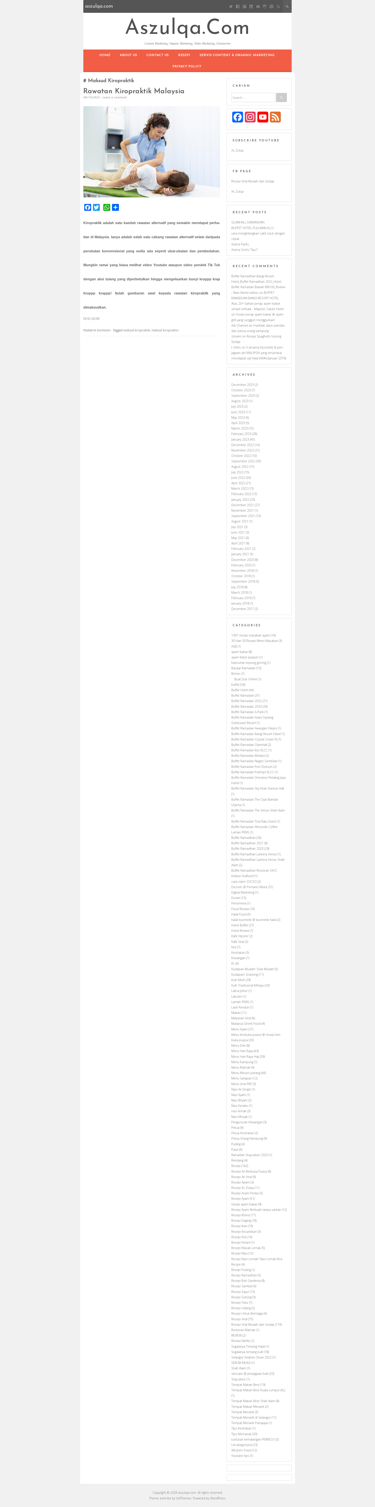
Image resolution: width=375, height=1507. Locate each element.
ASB (234, 646)
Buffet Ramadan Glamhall (249, 745)
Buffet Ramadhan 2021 (247, 843)
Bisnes (235, 673)
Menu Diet (238, 1045)
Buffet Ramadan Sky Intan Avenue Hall (257, 788)
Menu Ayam (239, 1029)
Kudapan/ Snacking (244, 974)
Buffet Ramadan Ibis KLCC (249, 750)
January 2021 (240, 554)
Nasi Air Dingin (241, 1089)
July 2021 (237, 527)
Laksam (236, 996)
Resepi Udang (241, 1308)
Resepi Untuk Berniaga (247, 1313)
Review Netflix (240, 1341)
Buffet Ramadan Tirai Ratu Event (253, 821)
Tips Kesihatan (241, 1428)
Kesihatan (103, 330)
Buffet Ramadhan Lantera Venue (254, 854)
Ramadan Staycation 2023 (249, 1155)
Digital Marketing (242, 892)
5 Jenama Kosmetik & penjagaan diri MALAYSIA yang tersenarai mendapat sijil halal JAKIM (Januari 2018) (258, 352)
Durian (235, 898)
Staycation (238, 1379)
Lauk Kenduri (240, 1007)
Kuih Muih (238, 980)
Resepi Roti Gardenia (246, 1281)
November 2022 (242, 450)
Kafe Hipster (239, 936)
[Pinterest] (271, 6)
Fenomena (238, 903)
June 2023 (238, 412)
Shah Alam (238, 1368)
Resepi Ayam (240, 1198)
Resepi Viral (239, 1319)
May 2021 (238, 538)
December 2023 (242, 385)
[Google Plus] (244, 6)
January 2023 (240, 439)
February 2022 (241, 494)
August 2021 (239, 521)
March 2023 (239, 428)
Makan (236, 1013)
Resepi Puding (241, 1270)
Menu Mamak (240, 1067)
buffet (235, 684)
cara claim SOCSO (244, 881)
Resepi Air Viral (241, 1177)
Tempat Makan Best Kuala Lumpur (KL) (258, 1390)
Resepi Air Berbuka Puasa (249, 1171)
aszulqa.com (187, 28)
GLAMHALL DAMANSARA (248, 222)
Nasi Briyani (239, 1100)
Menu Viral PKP (241, 1084)
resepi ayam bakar (244, 1204)
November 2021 (242, 510)
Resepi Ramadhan (244, 1275)
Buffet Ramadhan (243, 838)
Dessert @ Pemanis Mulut (249, 887)
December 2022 (242, 445)
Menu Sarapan (241, 1078)
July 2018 (237, 587)
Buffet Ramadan (242, 695)
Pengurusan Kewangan (247, 1122)
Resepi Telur (239, 1302)
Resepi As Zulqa (242, 1188)
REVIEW (236, 1335)
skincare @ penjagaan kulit (249, 1374)
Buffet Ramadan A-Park (247, 712)
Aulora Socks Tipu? (244, 250)
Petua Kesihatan (242, 1133)
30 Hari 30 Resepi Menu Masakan (254, 641)
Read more (91, 319)
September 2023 (243, 395)
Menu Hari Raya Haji (245, 1056)
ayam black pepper (244, 657)
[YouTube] (258, 6)
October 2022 (241, 456)
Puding (236, 1144)
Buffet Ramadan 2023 (246, 706)
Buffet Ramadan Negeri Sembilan (254, 761)
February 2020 (241, 565)
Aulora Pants (240, 244)
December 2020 (242, 560)
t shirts (236, 347)
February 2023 (241, 434)
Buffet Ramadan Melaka (248, 756)
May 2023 (238, 417)
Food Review (240, 909)
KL (233, 963)
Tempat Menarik (242, 1412)
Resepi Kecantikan (244, 1231)
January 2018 (240, 603)
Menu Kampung (242, 1062)
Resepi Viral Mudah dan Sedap (252, 181)
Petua (235, 1127)
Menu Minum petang (245, 1073)
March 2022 (239, 488)
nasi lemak (238, 1111)
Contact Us (157, 55)
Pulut (234, 1149)
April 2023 (238, 423)
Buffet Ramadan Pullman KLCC (252, 772)
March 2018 (239, 592)
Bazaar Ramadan (243, 668)
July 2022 (237, 472)
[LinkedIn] (251, 6)
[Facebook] (237, 6)
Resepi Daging (241, 1220)
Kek (233, 947)
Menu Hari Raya (242, 1051)
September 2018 (243, 581)
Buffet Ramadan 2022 (246, 701)
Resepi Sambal (241, 1286)
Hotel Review (240, 931)
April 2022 (238, 483)
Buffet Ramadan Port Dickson (252, 767)
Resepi (184, 55)
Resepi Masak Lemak (246, 1248)
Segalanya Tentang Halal (248, 1346)
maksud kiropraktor (165, 330)
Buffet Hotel (239, 690)
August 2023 (239, 401)
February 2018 (241, 598)
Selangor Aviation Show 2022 (251, 1357)
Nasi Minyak (239, 1117)
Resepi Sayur (240, 1292)
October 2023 (241, 390)
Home (104, 55)
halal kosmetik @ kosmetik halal (253, 920)
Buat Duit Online (245, 679)
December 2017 (242, 609)
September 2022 (243, 461)
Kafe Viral (237, 942)
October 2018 (241, 576)
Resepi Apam (240, 1182)
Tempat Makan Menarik (247, 1407)
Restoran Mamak (243, 1330)
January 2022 (240, 499)
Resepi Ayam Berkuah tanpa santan (256, 1210)
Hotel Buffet (239, 925)
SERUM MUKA (240, 1363)
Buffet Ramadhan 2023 (247, 848)
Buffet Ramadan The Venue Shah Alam (258, 810)
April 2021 (238, 543)
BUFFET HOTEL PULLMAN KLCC (252, 228)
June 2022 (238, 478)
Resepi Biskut (240, 1215)
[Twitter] (231, 6)
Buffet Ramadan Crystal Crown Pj (254, 739)
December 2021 (242, 505)
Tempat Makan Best (245, 1385)
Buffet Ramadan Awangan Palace (254, 728)
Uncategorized (241, 1445)
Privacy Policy (187, 66)
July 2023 (237, 406)
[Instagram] (264, 6)
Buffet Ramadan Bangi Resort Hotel (256, 734)
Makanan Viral (241, 1018)
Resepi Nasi (239, 1253)
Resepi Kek (239, 1237)
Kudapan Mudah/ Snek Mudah (252, 969)
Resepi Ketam (241, 1242)
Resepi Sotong (241, 1297)
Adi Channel (239, 325)
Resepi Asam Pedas (245, 1193)
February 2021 (241, 549)
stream (236, 336)
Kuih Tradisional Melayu (247, 985)
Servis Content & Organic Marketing (237, 55)
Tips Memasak (241, 1434)
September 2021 (243, 516)
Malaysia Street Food (246, 1023)
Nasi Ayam (238, 1095)
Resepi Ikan (239, 1226)
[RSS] (278, 6)
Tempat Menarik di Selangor (251, 1417)
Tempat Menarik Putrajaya (249, 1423)
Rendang (237, 1160)
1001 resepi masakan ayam (250, 635)
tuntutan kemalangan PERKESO (253, 1439)
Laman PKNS (240, 1002)
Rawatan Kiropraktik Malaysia (134, 91)
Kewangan (238, 958)
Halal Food (239, 914)
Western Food (241, 1450)
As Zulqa (237, 150)
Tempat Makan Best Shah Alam (253, 1401)
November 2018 (242, 570)
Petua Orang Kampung (247, 1138)
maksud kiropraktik (136, 330)
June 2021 (238, 532)
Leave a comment (115, 97)
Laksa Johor (239, 991)
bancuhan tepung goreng (248, 663)
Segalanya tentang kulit (247, 1352)
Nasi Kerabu (239, 1106)
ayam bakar (239, 652)
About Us (128, 55)
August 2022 (239, 466)
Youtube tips (240, 1456)
